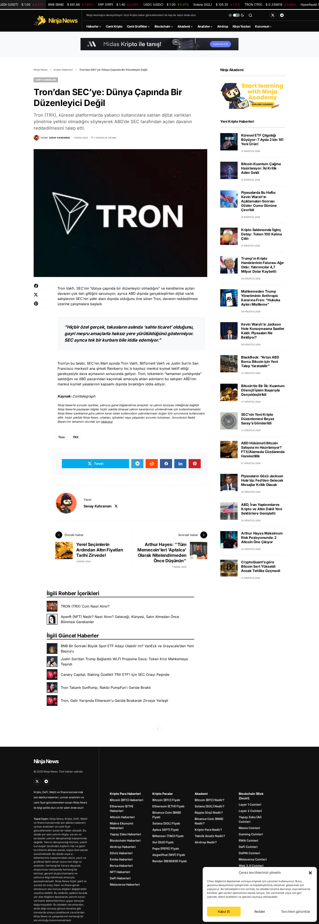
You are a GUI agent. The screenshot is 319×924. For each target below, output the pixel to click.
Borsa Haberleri (121, 865)
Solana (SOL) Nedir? (209, 806)
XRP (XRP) (118, 4)
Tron (61, 437)
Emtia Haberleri (121, 859)
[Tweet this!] (40, 297)
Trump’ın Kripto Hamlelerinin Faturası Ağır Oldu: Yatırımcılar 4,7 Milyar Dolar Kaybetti (262, 265)
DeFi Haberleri (120, 878)
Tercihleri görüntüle (295, 911)
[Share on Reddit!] (152, 463)
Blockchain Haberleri (125, 840)
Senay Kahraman (97, 506)
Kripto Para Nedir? (208, 829)
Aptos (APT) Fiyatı (165, 829)
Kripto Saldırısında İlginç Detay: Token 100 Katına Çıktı (261, 234)
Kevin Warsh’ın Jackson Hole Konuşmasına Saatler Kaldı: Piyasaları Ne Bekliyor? (262, 330)
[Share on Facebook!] (40, 288)
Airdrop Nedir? (206, 842)
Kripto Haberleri (63, 69)
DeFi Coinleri (248, 847)
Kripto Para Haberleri (125, 793)
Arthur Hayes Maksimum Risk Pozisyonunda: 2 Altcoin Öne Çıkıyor (262, 537)
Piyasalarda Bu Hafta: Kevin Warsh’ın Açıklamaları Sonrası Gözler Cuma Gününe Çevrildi (259, 201)
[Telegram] (281, 15)
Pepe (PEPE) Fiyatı (165, 848)
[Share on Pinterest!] (40, 305)
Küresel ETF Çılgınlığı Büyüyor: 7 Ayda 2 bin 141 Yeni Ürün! (262, 139)
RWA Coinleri (248, 840)
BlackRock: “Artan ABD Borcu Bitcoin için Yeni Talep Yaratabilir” (260, 361)
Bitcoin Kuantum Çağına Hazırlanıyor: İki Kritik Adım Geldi (261, 168)
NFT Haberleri (120, 872)
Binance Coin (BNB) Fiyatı (166, 815)
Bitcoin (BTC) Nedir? (209, 800)
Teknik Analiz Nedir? (210, 836)
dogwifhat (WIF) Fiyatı (168, 855)
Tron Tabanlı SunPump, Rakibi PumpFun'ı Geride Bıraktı (106, 687)
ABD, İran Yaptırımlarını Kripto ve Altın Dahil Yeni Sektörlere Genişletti (261, 508)
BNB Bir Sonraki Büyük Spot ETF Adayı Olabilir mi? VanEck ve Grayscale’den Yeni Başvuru (127, 648)
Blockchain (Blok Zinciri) (251, 796)
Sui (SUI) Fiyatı (163, 842)
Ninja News (41, 69)
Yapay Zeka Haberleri (125, 834)
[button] (310, 872)
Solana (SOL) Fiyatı (166, 823)
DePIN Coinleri (249, 853)
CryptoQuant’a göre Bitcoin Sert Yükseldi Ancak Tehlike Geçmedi (260, 566)
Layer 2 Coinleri (250, 811)
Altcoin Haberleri (122, 817)
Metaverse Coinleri (253, 859)
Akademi (201, 793)
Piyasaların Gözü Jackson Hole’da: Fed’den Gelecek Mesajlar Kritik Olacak (262, 480)
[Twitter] (272, 15)
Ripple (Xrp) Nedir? (209, 812)
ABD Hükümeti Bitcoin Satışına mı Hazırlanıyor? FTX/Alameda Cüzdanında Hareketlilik (262, 449)
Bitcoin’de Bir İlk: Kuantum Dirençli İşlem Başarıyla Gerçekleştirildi (263, 390)
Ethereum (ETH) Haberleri (121, 808)
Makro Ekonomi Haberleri (121, 825)
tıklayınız (106, 421)
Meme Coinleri (249, 828)
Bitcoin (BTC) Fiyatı (166, 800)
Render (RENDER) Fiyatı (169, 861)
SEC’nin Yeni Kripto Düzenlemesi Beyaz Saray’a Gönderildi (257, 418)
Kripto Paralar (162, 793)
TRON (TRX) (270, 4)
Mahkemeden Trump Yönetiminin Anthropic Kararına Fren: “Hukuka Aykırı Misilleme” (260, 297)
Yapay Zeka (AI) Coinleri (250, 819)
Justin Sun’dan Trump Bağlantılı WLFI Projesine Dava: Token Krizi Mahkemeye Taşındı (124, 661)
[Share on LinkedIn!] (180, 463)
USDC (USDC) (166, 4)
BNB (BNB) (70, 4)
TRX (76, 437)
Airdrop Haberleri (123, 847)
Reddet (259, 911)
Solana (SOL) (216, 4)
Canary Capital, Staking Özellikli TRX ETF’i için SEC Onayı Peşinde (115, 674)
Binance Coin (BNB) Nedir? (209, 821)
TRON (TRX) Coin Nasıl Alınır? (85, 606)
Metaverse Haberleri (125, 884)
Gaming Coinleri (251, 834)
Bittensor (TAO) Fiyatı (168, 836)
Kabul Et (224, 911)
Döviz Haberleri (121, 853)
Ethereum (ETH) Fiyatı (168, 806)
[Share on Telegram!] (137, 463)
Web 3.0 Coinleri (251, 865)
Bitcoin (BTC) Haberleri (126, 800)
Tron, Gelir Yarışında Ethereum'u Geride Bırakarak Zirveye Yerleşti (114, 700)
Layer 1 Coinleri (250, 804)
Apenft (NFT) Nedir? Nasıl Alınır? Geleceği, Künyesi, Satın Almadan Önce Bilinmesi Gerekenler (120, 619)
